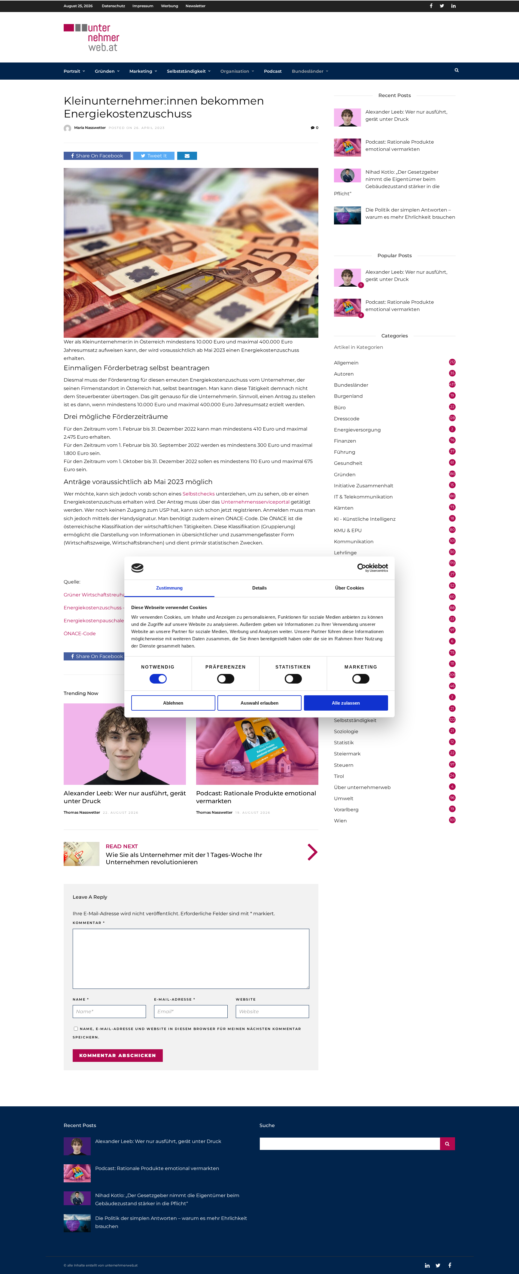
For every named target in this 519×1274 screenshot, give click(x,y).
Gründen (105, 71)
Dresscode (347, 419)
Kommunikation (354, 541)
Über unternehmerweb (362, 787)
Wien (340, 821)
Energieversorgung (357, 430)
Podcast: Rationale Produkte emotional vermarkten (157, 1168)
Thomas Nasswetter (82, 812)
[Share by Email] (187, 156)
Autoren (344, 374)
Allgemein (346, 363)
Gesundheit (348, 463)
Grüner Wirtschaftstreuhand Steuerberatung (118, 595)
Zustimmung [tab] (169, 587)
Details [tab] (259, 587)
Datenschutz (113, 6)
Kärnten (344, 508)
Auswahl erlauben (259, 703)
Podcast (273, 71)
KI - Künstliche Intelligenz (365, 519)
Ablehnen (173, 703)
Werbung (169, 6)
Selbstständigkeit (186, 71)
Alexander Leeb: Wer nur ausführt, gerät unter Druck (158, 1141)
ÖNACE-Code (80, 633)
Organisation (234, 71)
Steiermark (347, 754)
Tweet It (157, 156)
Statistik (344, 742)
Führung (344, 452)
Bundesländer (307, 71)
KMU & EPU (348, 530)
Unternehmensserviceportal (255, 502)
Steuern (344, 765)
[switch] (225, 679)
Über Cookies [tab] (349, 587)
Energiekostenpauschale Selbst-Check (110, 620)
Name (81, 999)
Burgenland (348, 396)
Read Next (122, 846)
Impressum (142, 6)
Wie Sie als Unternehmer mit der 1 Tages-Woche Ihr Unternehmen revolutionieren (184, 858)
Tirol (339, 776)
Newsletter (195, 6)
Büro (340, 407)
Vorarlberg (346, 809)
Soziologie (346, 731)
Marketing (140, 71)
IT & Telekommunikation (363, 497)
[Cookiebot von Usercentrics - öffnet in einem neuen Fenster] (361, 567)
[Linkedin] (453, 6)
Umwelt (344, 798)
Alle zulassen (346, 703)
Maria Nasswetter (90, 127)
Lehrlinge (345, 553)
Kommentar (89, 923)
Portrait (72, 71)
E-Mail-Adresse (175, 999)
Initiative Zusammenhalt (363, 486)
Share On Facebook (99, 156)
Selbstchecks (199, 494)
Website (246, 999)
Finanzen (345, 441)
